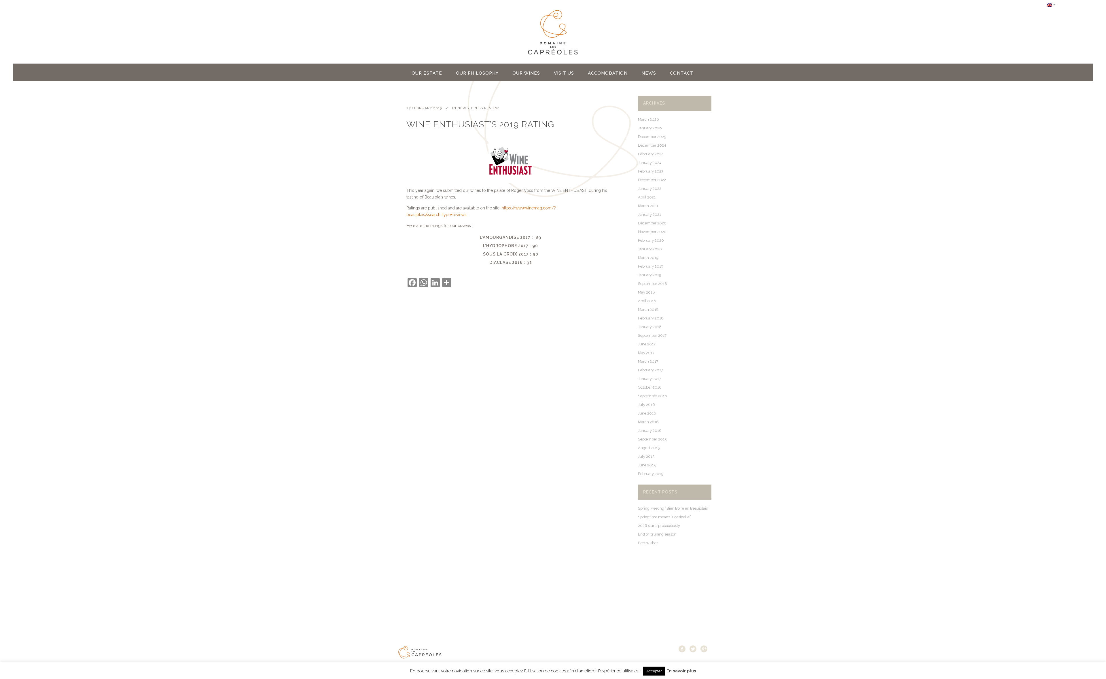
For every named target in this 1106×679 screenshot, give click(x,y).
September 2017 (652, 335)
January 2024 (650, 162)
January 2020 (650, 249)
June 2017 (647, 344)
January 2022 (649, 188)
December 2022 (652, 180)
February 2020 (651, 240)
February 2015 (650, 474)
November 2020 (652, 232)
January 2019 (649, 275)
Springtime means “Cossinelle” (664, 517)
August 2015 (649, 448)
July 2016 (646, 404)
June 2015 (647, 465)
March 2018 (648, 309)
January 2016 (650, 430)
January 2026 (650, 128)
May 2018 (646, 292)
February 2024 (651, 154)
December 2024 (652, 145)
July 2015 (646, 456)
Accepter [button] (654, 671)
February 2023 (650, 171)
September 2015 (652, 439)
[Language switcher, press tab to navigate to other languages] (1051, 5)
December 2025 (652, 137)
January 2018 (650, 327)
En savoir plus (681, 671)
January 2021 (649, 214)
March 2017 (648, 361)
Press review (485, 108)
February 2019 (650, 266)
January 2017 (649, 379)
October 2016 (650, 387)
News (463, 108)
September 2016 (652, 396)
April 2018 (647, 301)
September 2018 (652, 283)
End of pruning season (657, 534)
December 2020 (652, 223)
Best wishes (648, 543)
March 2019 (648, 258)
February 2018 (651, 318)
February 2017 (650, 370)
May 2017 (646, 353)
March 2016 (648, 422)
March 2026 (648, 119)
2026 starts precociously (659, 525)
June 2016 (647, 413)
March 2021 (648, 206)
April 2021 (647, 197)
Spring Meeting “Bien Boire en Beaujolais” (673, 508)
